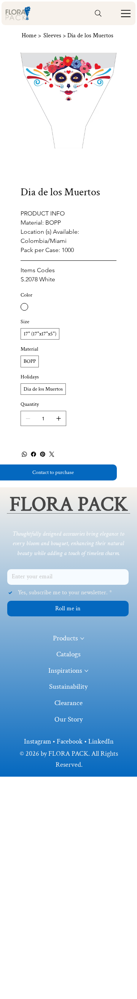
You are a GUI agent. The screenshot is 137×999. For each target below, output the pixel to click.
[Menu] (126, 13)
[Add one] (58, 418)
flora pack (69, 504)
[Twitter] (52, 454)
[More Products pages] (82, 638)
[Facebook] (33, 454)
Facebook (70, 741)
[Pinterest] (42, 454)
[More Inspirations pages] (86, 671)
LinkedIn (101, 741)
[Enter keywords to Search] (98, 13)
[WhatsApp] (24, 454)
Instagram (37, 741)
